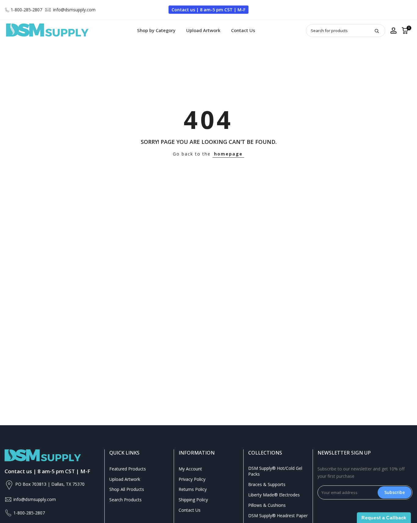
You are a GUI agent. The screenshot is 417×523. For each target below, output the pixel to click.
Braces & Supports (266, 484)
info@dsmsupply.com (74, 10)
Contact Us (243, 30)
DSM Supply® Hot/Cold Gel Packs (275, 471)
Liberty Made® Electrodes (274, 495)
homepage (228, 154)
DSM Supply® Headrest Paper (278, 515)
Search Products (125, 500)
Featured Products (127, 469)
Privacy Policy (192, 479)
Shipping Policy (193, 500)
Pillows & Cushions (267, 505)
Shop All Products (126, 489)
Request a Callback (383, 517)
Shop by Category (156, 30)
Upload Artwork (203, 30)
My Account (190, 469)
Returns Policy (193, 489)
